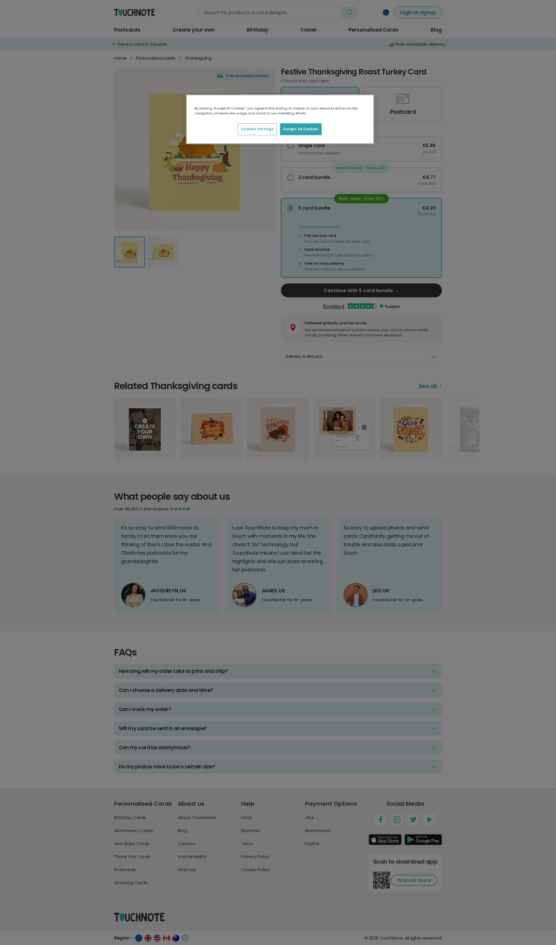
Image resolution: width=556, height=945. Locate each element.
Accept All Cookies (301, 129)
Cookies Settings (257, 129)
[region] (280, 119)
